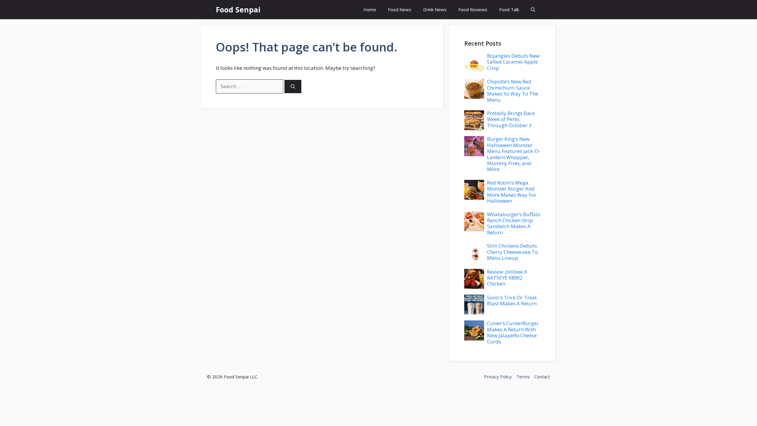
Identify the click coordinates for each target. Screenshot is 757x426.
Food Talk (509, 9)
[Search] (292, 86)
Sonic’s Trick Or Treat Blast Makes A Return (512, 300)
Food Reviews (472, 9)
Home (369, 9)
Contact (542, 377)
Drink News (435, 9)
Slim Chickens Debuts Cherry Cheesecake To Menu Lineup (512, 251)
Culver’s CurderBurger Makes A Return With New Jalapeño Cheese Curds (513, 332)
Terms (523, 377)
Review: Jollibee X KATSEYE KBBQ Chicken (507, 277)
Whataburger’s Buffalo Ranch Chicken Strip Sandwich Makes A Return (513, 223)
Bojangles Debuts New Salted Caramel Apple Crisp (513, 61)
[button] (533, 9)
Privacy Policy (498, 377)
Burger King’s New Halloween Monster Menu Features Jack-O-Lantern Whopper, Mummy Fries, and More (513, 153)
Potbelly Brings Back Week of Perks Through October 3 (511, 119)
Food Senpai (238, 9)
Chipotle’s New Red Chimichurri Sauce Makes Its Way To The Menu (512, 90)
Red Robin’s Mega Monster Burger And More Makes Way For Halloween (511, 191)
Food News (399, 9)
